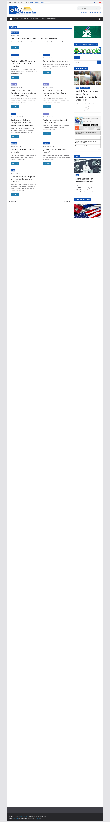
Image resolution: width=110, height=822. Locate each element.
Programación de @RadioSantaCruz (90, 12)
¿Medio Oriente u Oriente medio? (54, 150)
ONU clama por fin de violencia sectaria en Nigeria (34, 38)
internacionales (15, 32)
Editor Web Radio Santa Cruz (92, 185)
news (77, 175)
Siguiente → (68, 201)
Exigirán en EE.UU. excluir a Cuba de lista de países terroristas (23, 63)
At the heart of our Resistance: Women (85, 180)
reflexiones (14, 143)
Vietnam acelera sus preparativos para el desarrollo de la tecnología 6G (39, 3)
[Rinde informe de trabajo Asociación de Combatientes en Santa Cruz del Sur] (87, 78)
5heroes (13, 114)
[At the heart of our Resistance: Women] (87, 166)
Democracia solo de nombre (56, 61)
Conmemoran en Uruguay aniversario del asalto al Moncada (23, 179)
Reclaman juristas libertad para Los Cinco (55, 121)
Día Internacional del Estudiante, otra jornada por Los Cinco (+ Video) (24, 93)
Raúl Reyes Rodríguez (91, 103)
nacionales (24, 19)
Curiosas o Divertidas (49, 19)
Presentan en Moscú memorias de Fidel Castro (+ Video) (56, 93)
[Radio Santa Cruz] (11, 19)
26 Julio (13, 170)
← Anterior (12, 201)
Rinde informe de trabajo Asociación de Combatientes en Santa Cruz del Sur (87, 95)
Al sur (16, 19)
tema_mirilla (46, 55)
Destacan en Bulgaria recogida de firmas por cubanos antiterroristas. (22, 122)
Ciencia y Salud (35, 19)
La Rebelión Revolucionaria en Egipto (23, 150)
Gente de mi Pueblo (85, 87)
